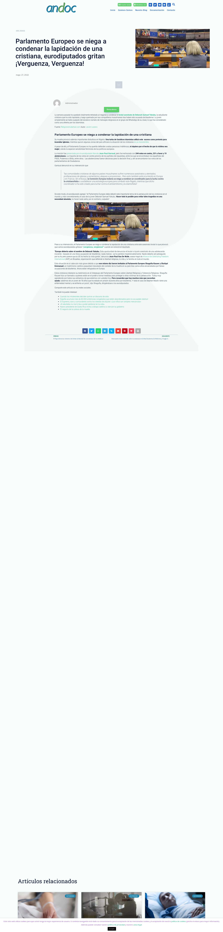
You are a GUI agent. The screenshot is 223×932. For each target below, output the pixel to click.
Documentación (157, 10)
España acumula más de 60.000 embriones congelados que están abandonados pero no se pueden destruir (104, 299)
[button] (173, 4)
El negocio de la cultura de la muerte (75, 309)
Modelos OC (141, 4)
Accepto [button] (112, 929)
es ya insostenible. (141, 142)
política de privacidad (116, 925)
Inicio (112, 10)
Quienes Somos (125, 10)
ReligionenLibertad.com (70, 127)
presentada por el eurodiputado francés (91, 153)
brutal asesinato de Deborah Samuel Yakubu (137, 115)
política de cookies (178, 921)
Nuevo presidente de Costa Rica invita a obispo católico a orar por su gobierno (92, 307)
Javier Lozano (91, 127)
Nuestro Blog (141, 10)
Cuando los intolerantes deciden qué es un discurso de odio (84, 296)
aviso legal (137, 925)
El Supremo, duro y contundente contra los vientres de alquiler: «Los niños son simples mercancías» (100, 302)
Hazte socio (126, 4)
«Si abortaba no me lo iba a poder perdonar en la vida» (82, 304)
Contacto (171, 10)
